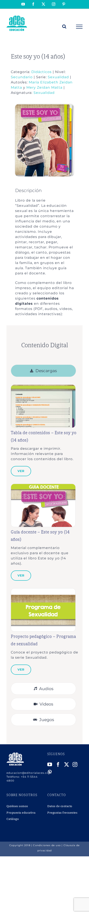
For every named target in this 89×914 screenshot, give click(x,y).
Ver (20, 471)
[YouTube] (49, 764)
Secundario (22, 77)
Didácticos (41, 72)
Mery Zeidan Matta (44, 87)
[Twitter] (66, 764)
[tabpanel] (44, 531)
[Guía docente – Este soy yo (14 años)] (43, 486)
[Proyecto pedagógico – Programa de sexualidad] (43, 591)
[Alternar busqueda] (64, 26)
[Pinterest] (49, 772)
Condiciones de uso (47, 845)
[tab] (43, 371)
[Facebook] (58, 764)
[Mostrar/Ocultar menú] (79, 27)
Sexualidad (58, 77)
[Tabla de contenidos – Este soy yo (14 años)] (43, 387)
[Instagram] (75, 764)
